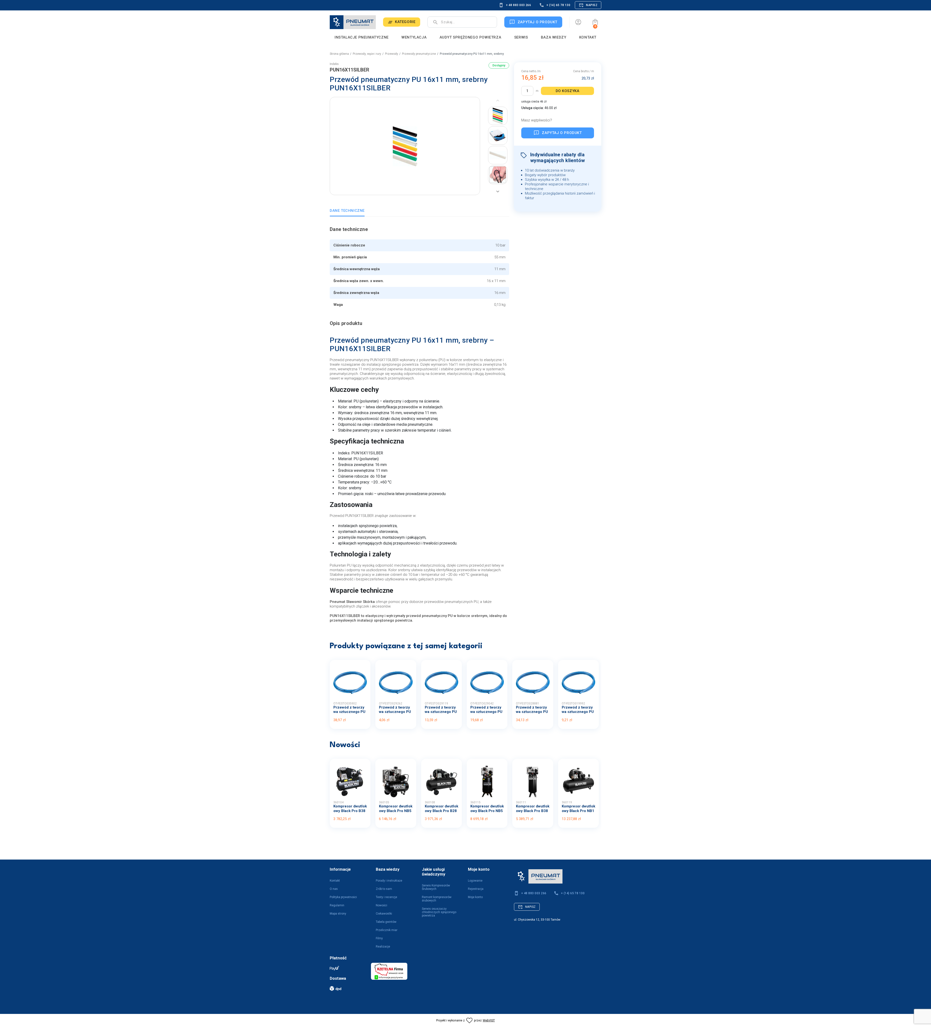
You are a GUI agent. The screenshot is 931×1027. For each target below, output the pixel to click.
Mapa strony (338, 913)
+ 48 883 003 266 (518, 5)
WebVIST (489, 1020)
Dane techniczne (347, 210)
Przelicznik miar (386, 930)
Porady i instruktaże (389, 880)
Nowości (381, 905)
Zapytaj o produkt (562, 133)
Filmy (379, 938)
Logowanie (475, 880)
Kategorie (405, 22)
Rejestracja (475, 889)
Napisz (591, 5)
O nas (334, 889)
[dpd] (348, 988)
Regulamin (337, 905)
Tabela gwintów (386, 922)
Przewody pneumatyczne (419, 53)
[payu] (348, 968)
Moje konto (475, 897)
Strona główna (339, 53)
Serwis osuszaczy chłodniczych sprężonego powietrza (439, 912)
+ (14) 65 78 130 (558, 5)
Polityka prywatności (343, 897)
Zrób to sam (384, 889)
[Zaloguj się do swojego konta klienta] (578, 22)
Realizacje (383, 946)
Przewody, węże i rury (367, 53)
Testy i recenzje (386, 897)
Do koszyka (567, 91)
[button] (595, 22)
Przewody (391, 53)
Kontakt (335, 880)
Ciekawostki (384, 913)
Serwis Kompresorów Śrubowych (436, 887)
